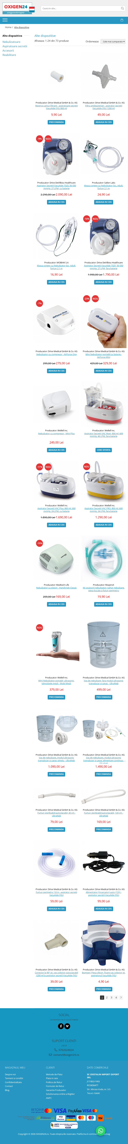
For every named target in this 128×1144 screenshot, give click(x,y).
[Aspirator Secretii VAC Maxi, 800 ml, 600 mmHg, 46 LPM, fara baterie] (103, 404)
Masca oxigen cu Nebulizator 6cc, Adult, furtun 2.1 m (56, 267)
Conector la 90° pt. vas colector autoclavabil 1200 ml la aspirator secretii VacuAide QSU (56, 974)
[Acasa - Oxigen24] (19, 8)
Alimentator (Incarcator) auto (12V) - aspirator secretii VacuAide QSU (104, 894)
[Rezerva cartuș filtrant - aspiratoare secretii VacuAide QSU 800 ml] (56, 76)
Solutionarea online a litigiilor (60, 1093)
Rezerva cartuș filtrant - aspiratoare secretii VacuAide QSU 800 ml (56, 107)
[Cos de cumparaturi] (122, 20)
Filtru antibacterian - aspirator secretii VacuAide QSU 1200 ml (103, 107)
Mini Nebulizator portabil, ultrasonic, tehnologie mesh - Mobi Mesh (56, 682)
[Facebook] (61, 1026)
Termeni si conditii (14, 1078)
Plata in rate (52, 1078)
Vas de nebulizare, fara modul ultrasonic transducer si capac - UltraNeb (103, 682)
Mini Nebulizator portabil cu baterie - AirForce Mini (104, 356)
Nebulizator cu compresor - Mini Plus (56, 433)
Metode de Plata (54, 1074)
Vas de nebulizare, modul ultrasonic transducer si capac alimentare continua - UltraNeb (103, 760)
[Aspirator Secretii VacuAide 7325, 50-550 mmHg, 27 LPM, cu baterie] (56, 156)
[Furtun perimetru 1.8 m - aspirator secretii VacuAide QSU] (56, 863)
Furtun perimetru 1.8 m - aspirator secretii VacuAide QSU (56, 894)
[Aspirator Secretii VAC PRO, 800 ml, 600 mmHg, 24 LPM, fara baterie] (103, 481)
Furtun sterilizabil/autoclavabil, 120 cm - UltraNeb (103, 814)
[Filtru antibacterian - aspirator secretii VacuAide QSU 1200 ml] (103, 76)
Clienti (50, 1067)
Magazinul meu (15, 1067)
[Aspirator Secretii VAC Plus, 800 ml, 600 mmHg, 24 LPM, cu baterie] (56, 481)
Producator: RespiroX (103, 584)
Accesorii (8, 50)
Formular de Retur (55, 1086)
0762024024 (66, 1050)
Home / (9, 27)
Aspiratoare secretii (14, 46)
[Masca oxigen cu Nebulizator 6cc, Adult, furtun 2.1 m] (56, 236)
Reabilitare (9, 55)
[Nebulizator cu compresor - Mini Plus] (56, 404)
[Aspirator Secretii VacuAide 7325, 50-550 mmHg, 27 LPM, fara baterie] (103, 236)
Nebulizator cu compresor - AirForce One (56, 354)
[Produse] (5, 20)
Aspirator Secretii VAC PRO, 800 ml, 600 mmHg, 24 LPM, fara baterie (103, 510)
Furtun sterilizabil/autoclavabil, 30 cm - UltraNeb (57, 814)
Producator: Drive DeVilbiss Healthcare (56, 182)
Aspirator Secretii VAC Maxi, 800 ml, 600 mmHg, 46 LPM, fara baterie (103, 435)
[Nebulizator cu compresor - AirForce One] (56, 320)
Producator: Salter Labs (103, 182)
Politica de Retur (54, 1082)
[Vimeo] (67, 1026)
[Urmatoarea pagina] (121, 997)
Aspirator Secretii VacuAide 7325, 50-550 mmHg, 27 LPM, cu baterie (56, 187)
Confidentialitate (13, 1082)
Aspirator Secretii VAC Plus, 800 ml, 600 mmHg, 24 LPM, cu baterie (57, 510)
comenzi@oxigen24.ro (66, 1054)
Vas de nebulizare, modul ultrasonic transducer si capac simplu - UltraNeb (56, 759)
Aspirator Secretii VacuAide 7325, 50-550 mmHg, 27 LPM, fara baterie (103, 267)
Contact (9, 1086)
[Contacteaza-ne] (113, 20)
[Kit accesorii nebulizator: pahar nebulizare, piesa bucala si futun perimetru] (103, 559)
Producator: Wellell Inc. (56, 430)
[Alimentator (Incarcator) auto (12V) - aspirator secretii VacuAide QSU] (103, 863)
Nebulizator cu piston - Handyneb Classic (56, 587)
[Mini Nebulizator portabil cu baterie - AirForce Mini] (103, 320)
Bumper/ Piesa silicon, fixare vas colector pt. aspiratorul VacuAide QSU (103, 974)
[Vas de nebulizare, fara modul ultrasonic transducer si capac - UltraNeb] (103, 644)
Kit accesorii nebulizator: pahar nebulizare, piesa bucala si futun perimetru (103, 589)
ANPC (49, 1097)
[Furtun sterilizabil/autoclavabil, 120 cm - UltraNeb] (103, 796)
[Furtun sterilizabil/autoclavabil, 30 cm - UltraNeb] (56, 796)
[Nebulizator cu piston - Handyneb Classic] (56, 558)
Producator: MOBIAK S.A (56, 262)
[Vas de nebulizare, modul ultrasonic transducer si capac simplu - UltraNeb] (56, 730)
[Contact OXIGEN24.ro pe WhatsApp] (101, 1131)
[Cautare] (123, 8)
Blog (7, 1090)
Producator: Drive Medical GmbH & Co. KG (56, 102)
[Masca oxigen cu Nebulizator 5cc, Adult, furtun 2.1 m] (103, 156)
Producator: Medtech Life (56, 584)
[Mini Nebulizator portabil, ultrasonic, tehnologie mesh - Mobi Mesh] (56, 645)
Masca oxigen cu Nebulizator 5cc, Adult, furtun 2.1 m (103, 187)
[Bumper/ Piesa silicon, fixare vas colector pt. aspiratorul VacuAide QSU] (103, 942)
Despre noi (10, 1074)
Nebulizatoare (11, 42)
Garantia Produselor (56, 1090)
